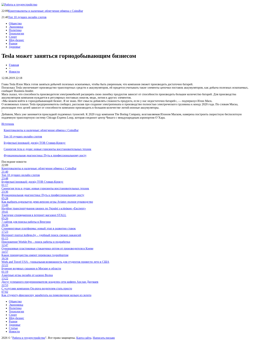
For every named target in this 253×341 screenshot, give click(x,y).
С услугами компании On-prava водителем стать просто (36, 288)
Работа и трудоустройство (28, 337)
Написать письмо (104, 337)
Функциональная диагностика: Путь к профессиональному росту (45, 155)
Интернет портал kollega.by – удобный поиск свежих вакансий (41, 235)
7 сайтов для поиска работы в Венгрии (26, 221)
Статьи (13, 328)
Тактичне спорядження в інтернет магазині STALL (33, 215)
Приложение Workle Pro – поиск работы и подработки (35, 241)
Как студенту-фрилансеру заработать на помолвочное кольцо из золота (46, 295)
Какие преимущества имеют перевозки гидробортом (34, 255)
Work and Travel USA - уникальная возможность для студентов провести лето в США (55, 261)
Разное (13, 43)
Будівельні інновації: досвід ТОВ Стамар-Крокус (35, 142)
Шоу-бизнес (16, 40)
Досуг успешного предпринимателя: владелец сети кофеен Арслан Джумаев (49, 281)
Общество (15, 23)
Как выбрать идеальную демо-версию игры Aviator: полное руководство (47, 201)
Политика (15, 30)
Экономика (16, 26)
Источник (7, 123)
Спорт (13, 36)
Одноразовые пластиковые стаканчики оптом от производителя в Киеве (47, 248)
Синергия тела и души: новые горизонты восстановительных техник (47, 149)
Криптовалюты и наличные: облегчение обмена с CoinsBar (45, 10)
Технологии (16, 33)
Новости (14, 71)
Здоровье (14, 46)
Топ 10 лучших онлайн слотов (27, 17)
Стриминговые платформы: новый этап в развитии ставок (38, 228)
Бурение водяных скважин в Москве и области (31, 268)
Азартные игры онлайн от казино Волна (27, 275)
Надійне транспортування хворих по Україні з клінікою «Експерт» (43, 208)
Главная (14, 65)
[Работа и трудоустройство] (19, 4)
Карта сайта (83, 337)
